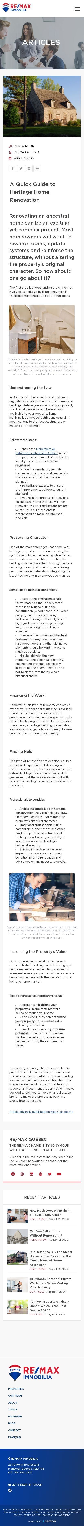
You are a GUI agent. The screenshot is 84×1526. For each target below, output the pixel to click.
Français (14, 1437)
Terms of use (32, 1515)
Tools (12, 1409)
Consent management (56, 1515)
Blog (11, 1423)
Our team (15, 1396)
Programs (15, 1416)
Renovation (23, 146)
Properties (16, 1389)
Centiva (49, 1521)
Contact (14, 1430)
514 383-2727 (23, 1472)
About (13, 1403)
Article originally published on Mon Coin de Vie (41, 1112)
